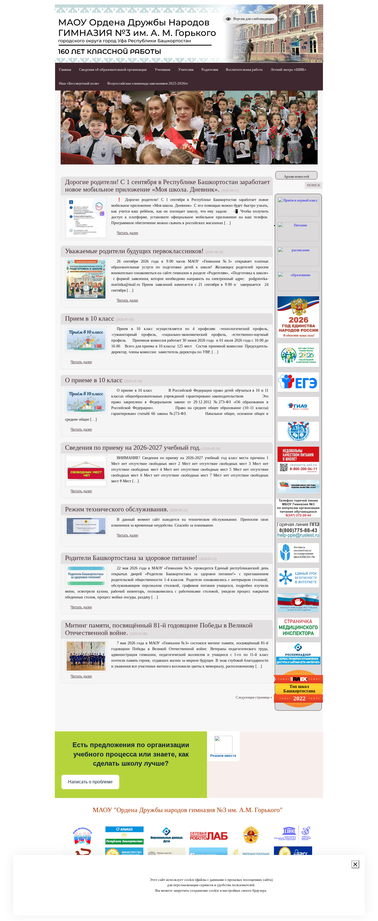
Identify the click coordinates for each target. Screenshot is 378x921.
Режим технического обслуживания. (116, 509)
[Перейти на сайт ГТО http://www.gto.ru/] (251, 842)
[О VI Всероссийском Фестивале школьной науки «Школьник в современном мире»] (298, 561)
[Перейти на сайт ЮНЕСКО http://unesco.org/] (293, 842)
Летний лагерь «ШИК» (288, 69)
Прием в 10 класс (89, 318)
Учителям (185, 69)
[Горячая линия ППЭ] (298, 536)
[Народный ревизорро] (298, 473)
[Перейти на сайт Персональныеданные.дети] (166, 842)
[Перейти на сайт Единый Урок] (298, 586)
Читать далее (127, 233)
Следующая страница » (254, 697)
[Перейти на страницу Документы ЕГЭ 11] (298, 390)
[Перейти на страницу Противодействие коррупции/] (298, 611)
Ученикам (162, 69)
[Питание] (298, 240)
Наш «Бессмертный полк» (79, 83)
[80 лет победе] (298, 365)
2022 (299, 698)
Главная (65, 69)
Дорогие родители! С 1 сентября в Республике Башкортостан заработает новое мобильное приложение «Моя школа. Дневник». (167, 185)
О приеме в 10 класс (94, 380)
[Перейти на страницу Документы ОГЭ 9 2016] (298, 415)
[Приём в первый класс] (298, 215)
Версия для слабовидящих (253, 19)
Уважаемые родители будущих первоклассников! (134, 251)
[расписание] (298, 265)
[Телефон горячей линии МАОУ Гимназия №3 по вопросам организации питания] (298, 516)
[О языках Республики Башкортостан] (124, 842)
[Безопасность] (82, 842)
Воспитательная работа (244, 69)
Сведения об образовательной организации (113, 69)
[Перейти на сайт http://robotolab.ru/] (209, 842)
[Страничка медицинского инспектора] (298, 636)
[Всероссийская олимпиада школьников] (298, 440)
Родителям (209, 69)
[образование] (298, 290)
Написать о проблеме (90, 781)
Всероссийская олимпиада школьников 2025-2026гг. (147, 83)
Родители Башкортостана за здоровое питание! (131, 557)
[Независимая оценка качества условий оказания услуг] (298, 492)
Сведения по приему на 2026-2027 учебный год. (133, 447)
